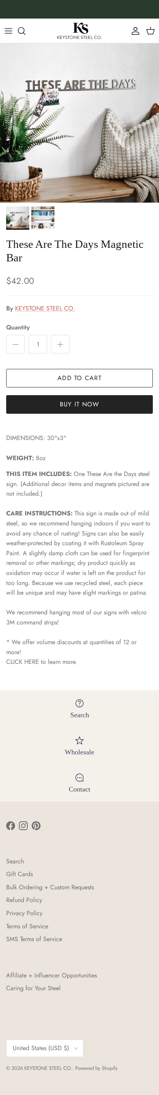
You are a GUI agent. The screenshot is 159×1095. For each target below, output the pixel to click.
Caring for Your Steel (33, 988)
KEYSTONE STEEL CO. (45, 308)
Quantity (18, 327)
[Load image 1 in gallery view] (79, 123)
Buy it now (80, 404)
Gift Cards (19, 874)
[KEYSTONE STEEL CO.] (79, 30)
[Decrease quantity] (15, 344)
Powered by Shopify (96, 1068)
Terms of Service (27, 926)
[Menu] (8, 30)
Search (15, 861)
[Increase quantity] (60, 344)
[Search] (25, 30)
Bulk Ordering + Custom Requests (50, 887)
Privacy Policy (24, 913)
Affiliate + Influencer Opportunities (51, 975)
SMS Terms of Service (34, 939)
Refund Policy (24, 899)
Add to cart (79, 378)
